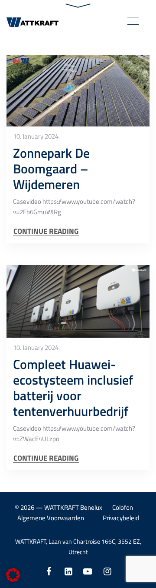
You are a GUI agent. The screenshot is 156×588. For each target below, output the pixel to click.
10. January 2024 (35, 136)
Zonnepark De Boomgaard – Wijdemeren (51, 168)
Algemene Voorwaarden (50, 518)
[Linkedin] (68, 571)
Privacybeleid (121, 518)
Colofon (122, 507)
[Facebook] (48, 571)
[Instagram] (107, 571)
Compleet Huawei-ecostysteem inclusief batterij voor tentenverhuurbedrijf (73, 387)
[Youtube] (87, 571)
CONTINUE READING (45, 231)
